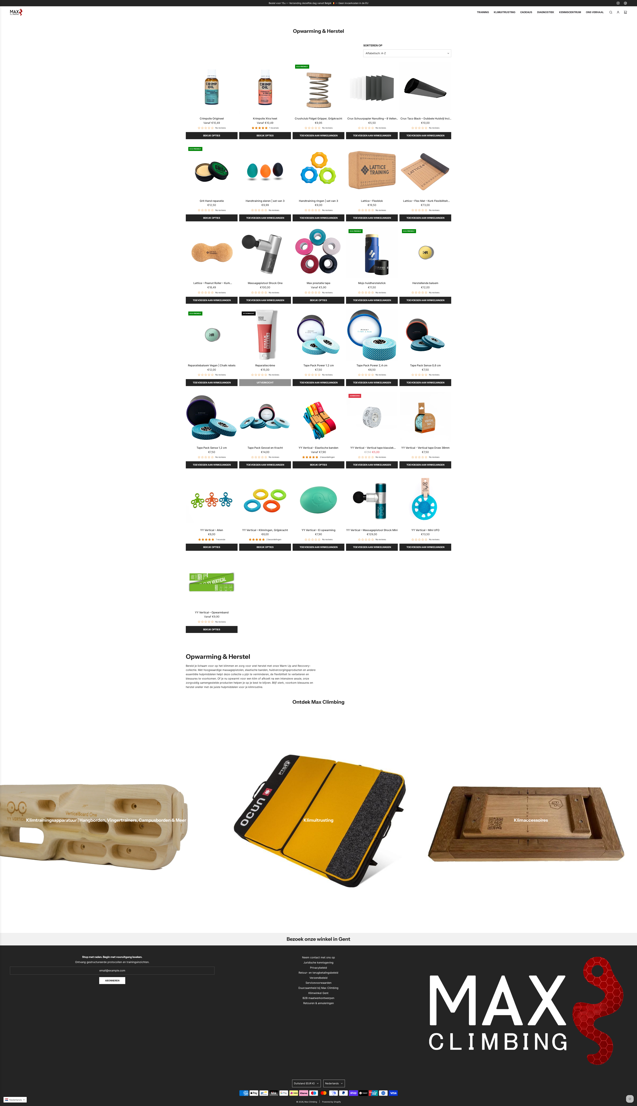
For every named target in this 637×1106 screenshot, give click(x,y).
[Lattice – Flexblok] (372, 170)
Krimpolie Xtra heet (265, 118)
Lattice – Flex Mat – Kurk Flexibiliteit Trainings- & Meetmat (425, 201)
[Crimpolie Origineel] (212, 88)
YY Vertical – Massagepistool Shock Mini (372, 530)
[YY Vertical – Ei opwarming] (318, 499)
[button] (15, 1100)
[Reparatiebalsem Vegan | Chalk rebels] (212, 335)
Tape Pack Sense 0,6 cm (425, 365)
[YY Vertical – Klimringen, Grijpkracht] (265, 499)
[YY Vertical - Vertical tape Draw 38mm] (425, 417)
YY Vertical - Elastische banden (318, 447)
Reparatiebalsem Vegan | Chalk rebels (212, 365)
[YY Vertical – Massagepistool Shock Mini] (372, 499)
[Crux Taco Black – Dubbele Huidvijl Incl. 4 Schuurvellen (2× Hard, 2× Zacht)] (425, 88)
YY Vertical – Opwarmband (212, 612)
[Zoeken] (610, 12)
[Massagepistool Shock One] (265, 252)
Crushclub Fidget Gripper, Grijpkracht (318, 118)
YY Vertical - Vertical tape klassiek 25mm (372, 448)
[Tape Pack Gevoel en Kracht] (265, 417)
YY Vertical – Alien (211, 530)
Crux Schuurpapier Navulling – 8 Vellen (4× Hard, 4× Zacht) (371, 119)
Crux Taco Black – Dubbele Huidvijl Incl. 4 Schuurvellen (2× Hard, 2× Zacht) (425, 119)
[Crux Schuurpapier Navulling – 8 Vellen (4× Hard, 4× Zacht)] (372, 88)
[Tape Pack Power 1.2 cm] (318, 335)
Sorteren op (372, 45)
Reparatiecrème (265, 365)
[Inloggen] (618, 12)
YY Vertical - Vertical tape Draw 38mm (425, 447)
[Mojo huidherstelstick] (372, 252)
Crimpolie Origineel (212, 118)
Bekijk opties (211, 135)
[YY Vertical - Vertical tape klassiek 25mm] (372, 417)
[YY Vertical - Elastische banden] (318, 417)
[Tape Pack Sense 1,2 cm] (212, 417)
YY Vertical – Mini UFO (425, 530)
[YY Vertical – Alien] (212, 499)
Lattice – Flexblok (372, 200)
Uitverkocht (265, 382)
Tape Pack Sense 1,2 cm (212, 447)
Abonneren (112, 980)
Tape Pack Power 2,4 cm (371, 365)
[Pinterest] (625, 3)
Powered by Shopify (331, 1102)
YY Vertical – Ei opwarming (318, 530)
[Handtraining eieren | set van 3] (265, 170)
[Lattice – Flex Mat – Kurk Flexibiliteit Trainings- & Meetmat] (425, 170)
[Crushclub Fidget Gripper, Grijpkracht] (318, 88)
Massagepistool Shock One (265, 283)
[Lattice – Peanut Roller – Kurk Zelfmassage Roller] (212, 252)
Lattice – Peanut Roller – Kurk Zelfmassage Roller (211, 283)
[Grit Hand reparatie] (212, 170)
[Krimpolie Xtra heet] (265, 88)
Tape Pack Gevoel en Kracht (265, 447)
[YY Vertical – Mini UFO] (425, 499)
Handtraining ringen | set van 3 (318, 200)
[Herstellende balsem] (425, 252)
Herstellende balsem (425, 283)
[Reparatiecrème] (265, 335)
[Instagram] (618, 3)
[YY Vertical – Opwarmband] (212, 582)
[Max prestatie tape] (318, 252)
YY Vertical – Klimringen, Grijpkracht (265, 530)
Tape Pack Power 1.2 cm (318, 365)
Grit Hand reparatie (212, 200)
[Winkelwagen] (625, 12)
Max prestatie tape (318, 283)
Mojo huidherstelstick (372, 283)
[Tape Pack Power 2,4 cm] (372, 335)
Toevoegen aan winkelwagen (319, 135)
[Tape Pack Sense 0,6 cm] (425, 335)
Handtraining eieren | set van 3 (265, 200)
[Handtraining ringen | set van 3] (318, 170)
